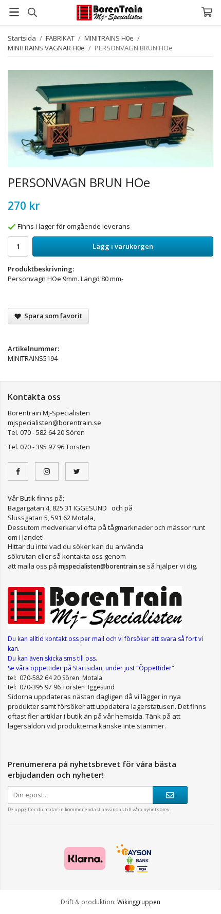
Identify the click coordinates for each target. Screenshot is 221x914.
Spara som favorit (51, 315)
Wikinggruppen (138, 902)
